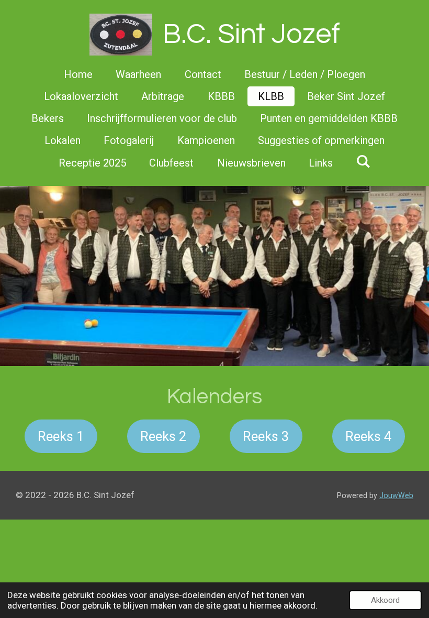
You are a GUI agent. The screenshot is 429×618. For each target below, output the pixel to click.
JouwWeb (396, 495)
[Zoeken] (363, 161)
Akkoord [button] (385, 600)
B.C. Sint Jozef (251, 34)
